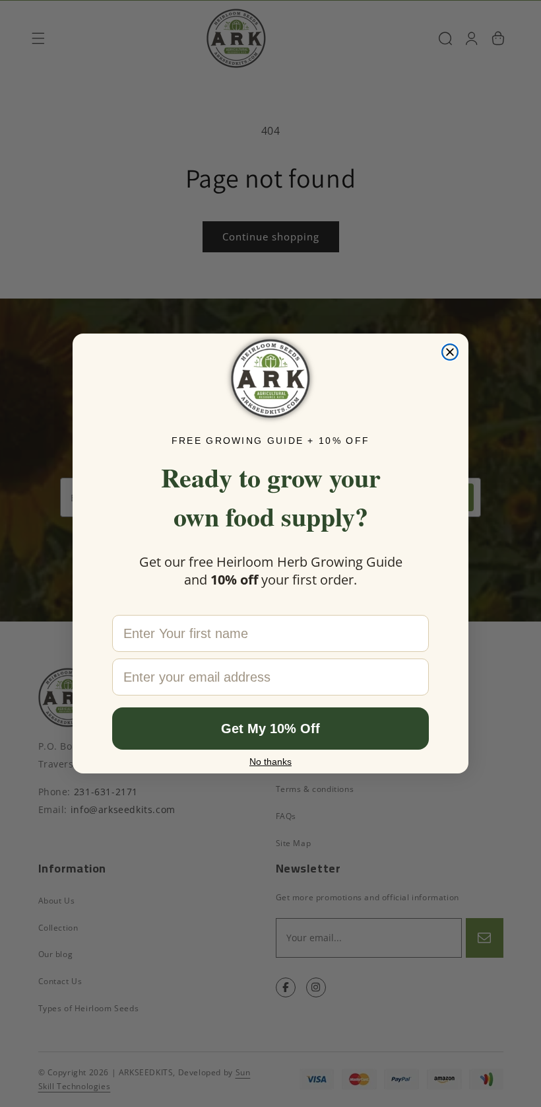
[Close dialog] (450, 352)
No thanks (270, 761)
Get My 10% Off (270, 728)
